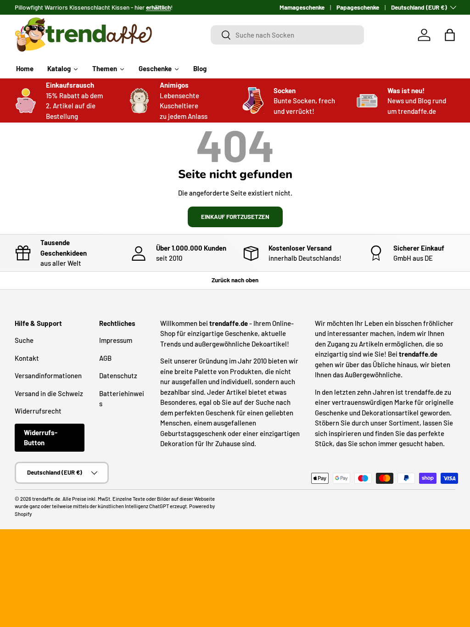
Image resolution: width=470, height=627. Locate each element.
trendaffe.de (46, 499)
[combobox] (287, 35)
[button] (450, 35)
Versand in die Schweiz (49, 393)
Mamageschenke (302, 7)
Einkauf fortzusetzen (235, 216)
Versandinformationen (48, 375)
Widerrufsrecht (38, 411)
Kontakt (27, 358)
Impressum (115, 340)
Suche (24, 340)
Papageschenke (357, 7)
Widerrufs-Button (40, 437)
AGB (105, 358)
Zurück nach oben (235, 280)
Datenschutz (118, 375)
